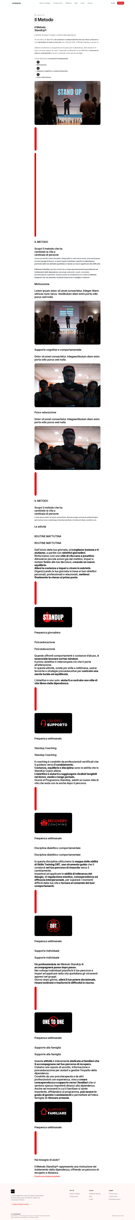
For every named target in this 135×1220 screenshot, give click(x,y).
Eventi (83, 3)
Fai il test (120, 3)
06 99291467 (17, 1214)
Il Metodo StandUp (95, 1193)
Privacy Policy (113, 1193)
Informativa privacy (114, 1199)
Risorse (90, 3)
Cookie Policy (113, 1196)
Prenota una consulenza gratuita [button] (47, 1176)
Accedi (113, 3)
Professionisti (57, 3)
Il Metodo (68, 3)
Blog (76, 3)
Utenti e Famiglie (44, 3)
